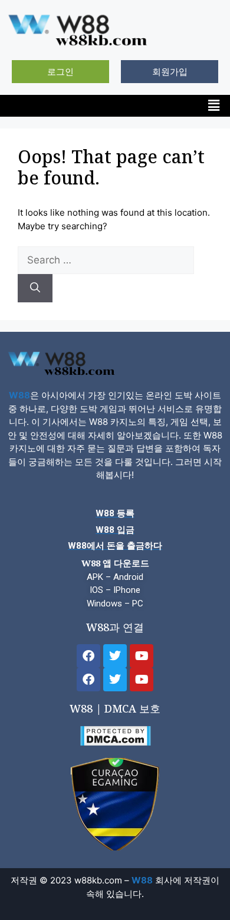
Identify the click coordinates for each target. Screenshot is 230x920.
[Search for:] (106, 260)
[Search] (35, 288)
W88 (19, 395)
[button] (214, 106)
